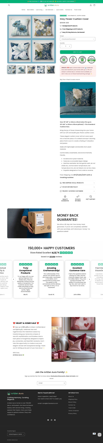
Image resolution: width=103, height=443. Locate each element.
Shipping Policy (72, 399)
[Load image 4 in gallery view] (40, 69)
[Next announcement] (95, 1)
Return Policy (72, 402)
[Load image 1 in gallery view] (11, 69)
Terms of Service (73, 410)
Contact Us (71, 405)
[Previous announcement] (8, 1)
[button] (9, 5)
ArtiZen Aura (15, 440)
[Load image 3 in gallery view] (31, 69)
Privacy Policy (72, 413)
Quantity (62, 43)
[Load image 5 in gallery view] (50, 69)
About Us (71, 396)
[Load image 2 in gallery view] (21, 69)
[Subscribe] (64, 383)
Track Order (72, 408)
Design (62, 36)
